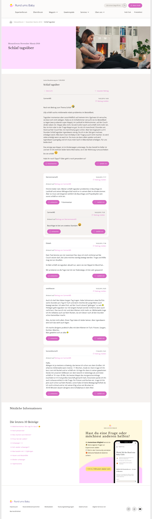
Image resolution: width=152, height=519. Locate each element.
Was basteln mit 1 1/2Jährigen (22, 451)
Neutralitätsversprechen (31, 507)
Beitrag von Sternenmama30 (66, 219)
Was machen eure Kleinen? (21, 435)
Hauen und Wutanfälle (20, 455)
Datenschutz (83, 507)
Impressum (14, 507)
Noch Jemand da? (18, 431)
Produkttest (138, 12)
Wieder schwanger (18, 460)
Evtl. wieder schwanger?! (20, 447)
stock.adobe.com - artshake (142, 66)
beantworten (52, 164)
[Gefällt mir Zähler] (102, 163)
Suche (125, 5)
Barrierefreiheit (15, 511)
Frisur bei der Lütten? (19, 439)
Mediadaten (49, 507)
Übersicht (49, 91)
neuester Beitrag (103, 91)
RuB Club (127, 12)
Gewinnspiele (69, 12)
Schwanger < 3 (17, 443)
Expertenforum (21, 12)
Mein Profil (136, 5)
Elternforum (38, 12)
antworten (53, 202)
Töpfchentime (17, 464)
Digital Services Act (99, 507)
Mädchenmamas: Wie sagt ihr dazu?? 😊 (26, 426)
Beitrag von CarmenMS (63, 184)
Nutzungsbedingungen (66, 507)
